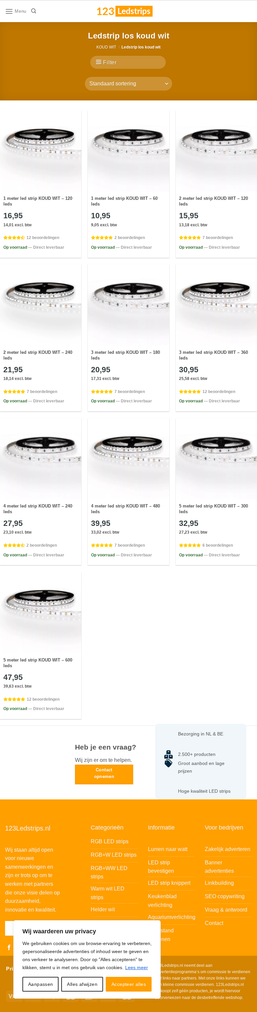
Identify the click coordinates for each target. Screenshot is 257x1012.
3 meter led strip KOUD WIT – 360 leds (213, 355)
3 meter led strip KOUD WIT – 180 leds (125, 355)
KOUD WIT (106, 47)
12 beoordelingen (42, 238)
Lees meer (136, 967)
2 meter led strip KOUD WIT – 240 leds (37, 355)
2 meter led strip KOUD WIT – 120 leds (213, 201)
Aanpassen (40, 984)
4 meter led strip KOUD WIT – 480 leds (125, 508)
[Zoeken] (33, 11)
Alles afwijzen (82, 984)
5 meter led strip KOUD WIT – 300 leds (213, 508)
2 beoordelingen (129, 238)
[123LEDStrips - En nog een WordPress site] (131, 11)
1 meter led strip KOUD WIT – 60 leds (124, 201)
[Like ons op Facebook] (9, 948)
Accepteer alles (128, 984)
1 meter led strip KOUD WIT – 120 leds (37, 201)
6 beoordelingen (217, 545)
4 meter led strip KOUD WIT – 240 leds (37, 508)
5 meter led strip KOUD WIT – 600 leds (37, 662)
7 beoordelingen (217, 238)
